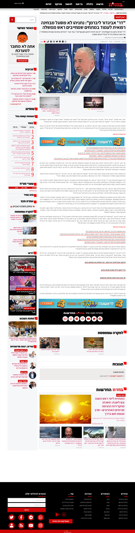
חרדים (110, 9)
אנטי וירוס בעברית (68, 505)
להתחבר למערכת (116, 376)
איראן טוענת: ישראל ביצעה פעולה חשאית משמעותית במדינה (106, 148)
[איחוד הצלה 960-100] (82, 145)
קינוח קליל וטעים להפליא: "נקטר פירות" (22, 163)
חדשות (112, 13)
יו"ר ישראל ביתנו (109, 37)
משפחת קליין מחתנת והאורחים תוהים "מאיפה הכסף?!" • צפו (21, 153)
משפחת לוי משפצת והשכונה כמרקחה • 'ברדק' (21, 131)
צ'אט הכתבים (119, 9)
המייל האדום (88, 509)
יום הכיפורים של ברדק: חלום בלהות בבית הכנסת (21, 142)
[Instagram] (41, 526)
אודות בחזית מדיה (86, 518)
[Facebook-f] (21, 517)
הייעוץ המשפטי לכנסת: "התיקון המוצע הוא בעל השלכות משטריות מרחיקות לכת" (21, 147)
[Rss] (21, 526)
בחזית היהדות (123, 515)
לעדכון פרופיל (22, 61)
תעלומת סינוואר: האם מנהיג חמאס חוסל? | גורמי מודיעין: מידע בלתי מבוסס (101, 239)
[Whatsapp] (41, 517)
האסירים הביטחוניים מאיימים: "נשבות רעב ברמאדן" (21, 136)
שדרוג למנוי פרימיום (86, 505)
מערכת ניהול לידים (68, 502)
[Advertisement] (67, 466)
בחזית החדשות (121, 13)
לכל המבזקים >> (15, 104)
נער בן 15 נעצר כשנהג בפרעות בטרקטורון (113, 278)
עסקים (92, 9)
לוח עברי (36, 9)
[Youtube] (31, 526)
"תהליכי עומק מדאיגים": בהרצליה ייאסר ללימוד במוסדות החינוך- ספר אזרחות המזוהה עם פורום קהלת (93, 234)
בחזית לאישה (123, 512)
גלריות (108, 509)
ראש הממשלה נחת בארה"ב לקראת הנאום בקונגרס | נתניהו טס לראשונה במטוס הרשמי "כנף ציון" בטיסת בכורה (90, 158)
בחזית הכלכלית (123, 509)
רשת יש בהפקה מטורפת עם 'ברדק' (21, 169)
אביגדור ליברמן (117, 37)
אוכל (65, 9)
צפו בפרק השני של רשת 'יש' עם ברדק (21, 174)
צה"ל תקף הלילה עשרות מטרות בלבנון (113, 270)
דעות (71, 9)
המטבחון (107, 512)
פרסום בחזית (69, 499)
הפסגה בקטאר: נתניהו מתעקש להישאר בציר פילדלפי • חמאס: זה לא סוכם (102, 153)
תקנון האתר (88, 515)
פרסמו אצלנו (88, 512)
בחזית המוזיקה (123, 518)
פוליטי (104, 9)
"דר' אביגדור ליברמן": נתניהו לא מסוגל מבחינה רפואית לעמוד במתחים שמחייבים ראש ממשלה (83, 24)
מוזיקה (60, 9)
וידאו (108, 499)
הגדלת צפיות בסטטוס (67, 509)
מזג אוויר (44, 9)
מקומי (98, 9)
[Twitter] (12, 517)
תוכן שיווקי (107, 518)
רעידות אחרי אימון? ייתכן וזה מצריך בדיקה (22, 158)
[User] (12, 526)
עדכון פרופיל (88, 499)
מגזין (85, 9)
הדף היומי (52, 9)
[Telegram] (31, 517)
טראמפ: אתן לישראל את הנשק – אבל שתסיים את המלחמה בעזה (105, 262)
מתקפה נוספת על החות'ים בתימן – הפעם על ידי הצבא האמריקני (105, 150)
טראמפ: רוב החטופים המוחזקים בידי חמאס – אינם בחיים (107, 156)
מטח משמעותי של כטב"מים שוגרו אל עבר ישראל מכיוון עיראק (106, 231)
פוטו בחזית (78, 9)
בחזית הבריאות (123, 505)
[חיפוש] (12, 19)
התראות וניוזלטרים (86, 502)
